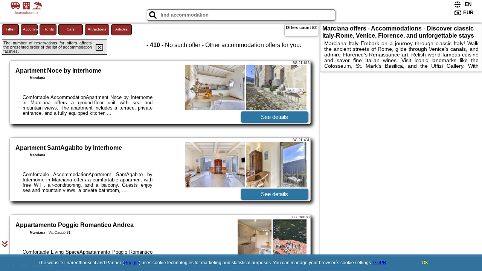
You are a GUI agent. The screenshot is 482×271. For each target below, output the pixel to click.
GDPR (379, 262)
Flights (48, 29)
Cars (71, 29)
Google (131, 262)
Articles (121, 29)
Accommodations (30, 29)
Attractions (97, 29)
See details (274, 117)
